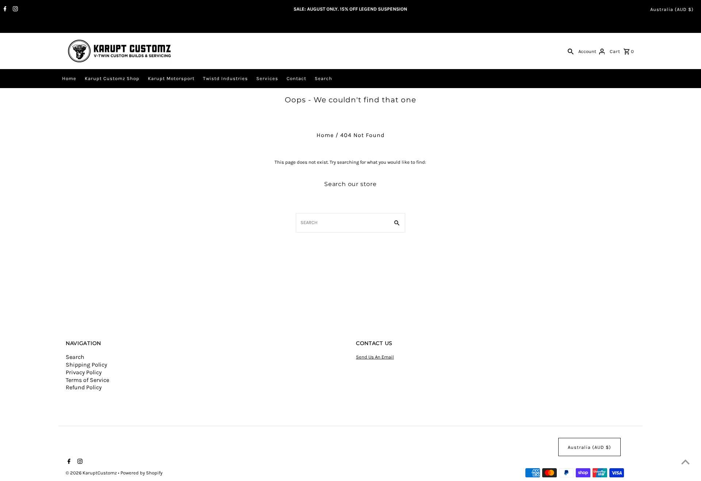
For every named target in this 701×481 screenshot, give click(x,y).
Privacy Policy (83, 372)
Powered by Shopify (141, 473)
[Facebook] (4, 9)
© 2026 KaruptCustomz (92, 473)
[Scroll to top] (685, 462)
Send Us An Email (375, 357)
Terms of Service (87, 379)
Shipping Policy (86, 364)
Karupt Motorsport (171, 78)
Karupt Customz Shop (112, 78)
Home (69, 78)
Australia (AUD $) (672, 9)
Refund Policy (83, 387)
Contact (296, 78)
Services (267, 78)
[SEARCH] (570, 51)
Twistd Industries (225, 78)
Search (323, 78)
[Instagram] (14, 9)
